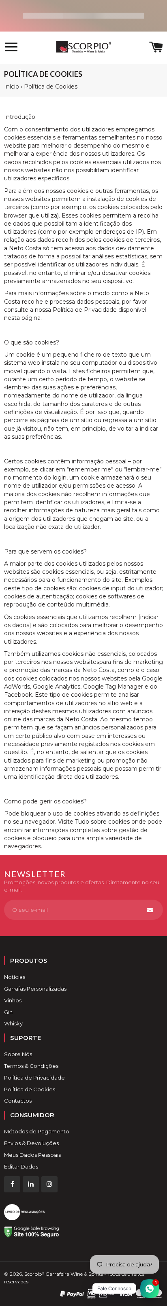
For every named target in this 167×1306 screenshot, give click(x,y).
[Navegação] (11, 48)
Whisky (13, 1023)
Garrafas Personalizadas (35, 988)
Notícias (14, 977)
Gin (8, 1012)
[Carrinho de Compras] (156, 48)
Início (11, 86)
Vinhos (12, 1000)
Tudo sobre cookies (102, 821)
